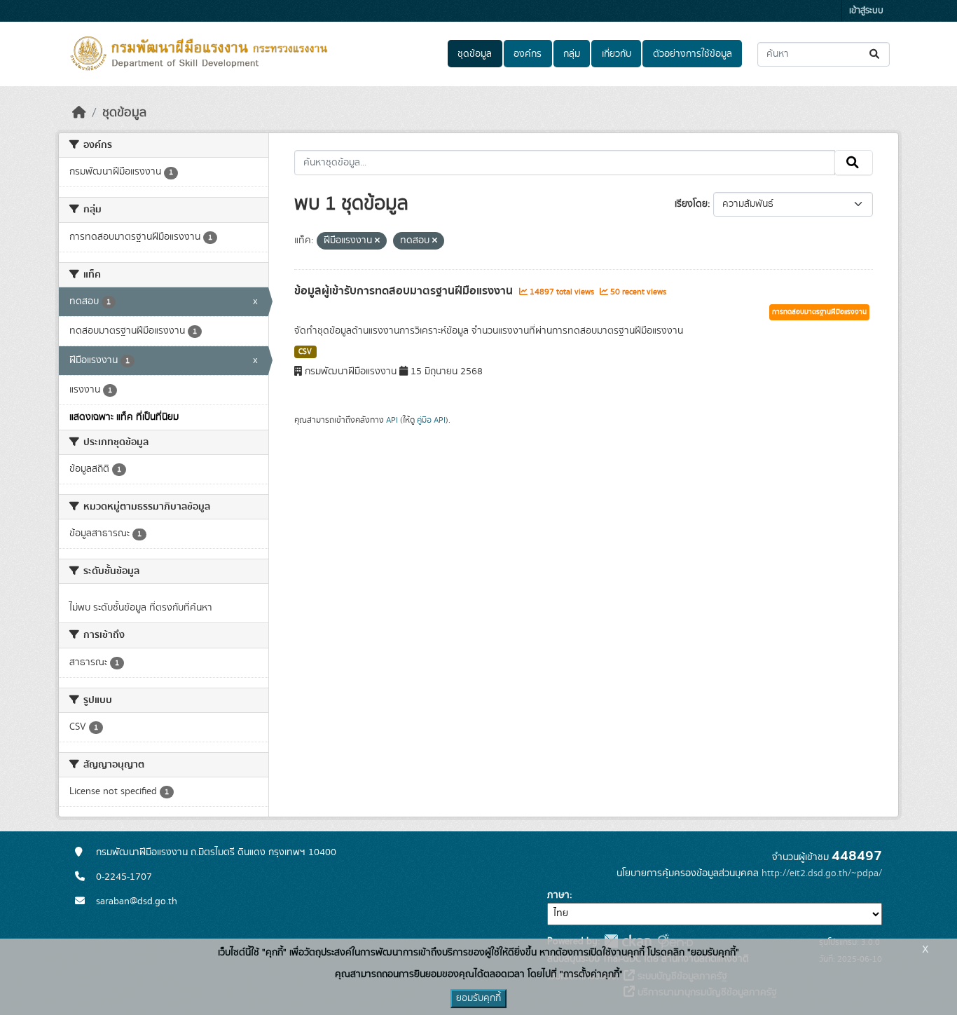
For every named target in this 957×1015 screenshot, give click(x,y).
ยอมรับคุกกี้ (478, 998)
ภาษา (558, 895)
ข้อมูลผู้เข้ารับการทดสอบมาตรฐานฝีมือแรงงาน (405, 291)
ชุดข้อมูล (474, 54)
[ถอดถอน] (377, 241)
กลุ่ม (571, 54)
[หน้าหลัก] (79, 113)
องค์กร (528, 54)
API (392, 420)
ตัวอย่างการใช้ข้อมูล (692, 54)
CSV (305, 351)
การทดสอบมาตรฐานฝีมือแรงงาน (819, 312)
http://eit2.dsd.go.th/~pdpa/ (822, 873)
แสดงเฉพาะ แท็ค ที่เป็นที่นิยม (124, 417)
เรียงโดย (691, 204)
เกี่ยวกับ (616, 54)
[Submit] (875, 54)
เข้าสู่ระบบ (866, 11)
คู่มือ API (431, 420)
